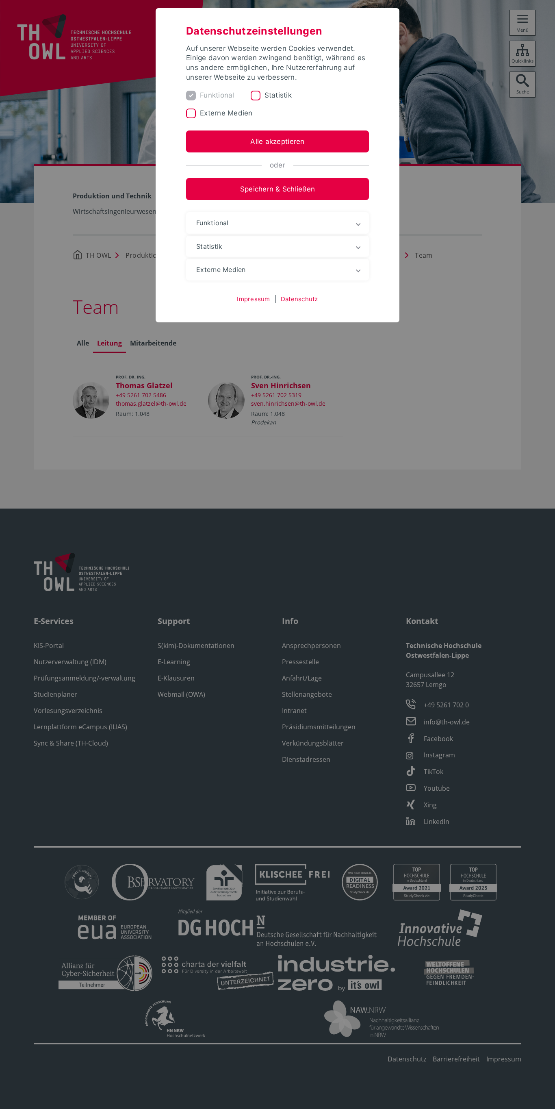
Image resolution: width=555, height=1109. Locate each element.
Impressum (253, 299)
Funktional (217, 95)
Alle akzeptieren (277, 141)
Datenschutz (299, 299)
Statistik (278, 95)
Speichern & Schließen (277, 189)
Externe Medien (226, 113)
